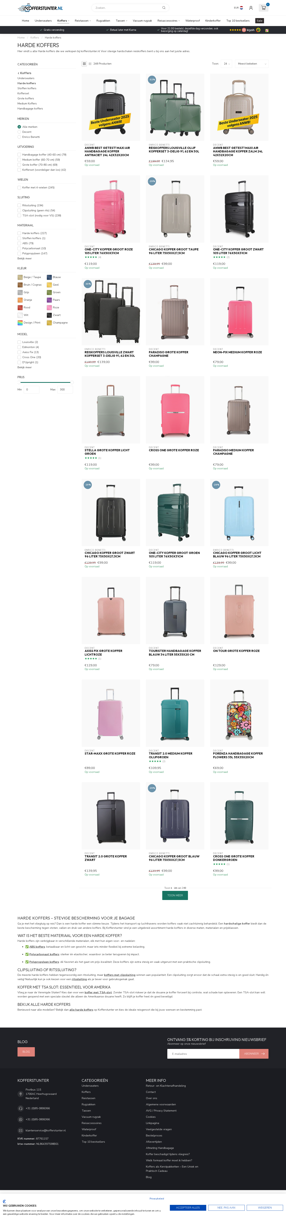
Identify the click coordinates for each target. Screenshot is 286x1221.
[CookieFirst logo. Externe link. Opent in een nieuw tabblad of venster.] (4, 1201)
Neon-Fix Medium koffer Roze (237, 352)
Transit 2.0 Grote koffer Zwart (106, 858)
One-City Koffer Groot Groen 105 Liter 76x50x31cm (174, 554)
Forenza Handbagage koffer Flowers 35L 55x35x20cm (238, 755)
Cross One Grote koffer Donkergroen (233, 858)
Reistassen (82, 21)
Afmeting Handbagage (160, 1148)
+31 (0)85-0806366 (38, 1108)
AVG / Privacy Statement (161, 1111)
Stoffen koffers (27, 88)
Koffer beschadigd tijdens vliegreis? (168, 1154)
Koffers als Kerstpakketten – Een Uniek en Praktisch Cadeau (172, 1169)
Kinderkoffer (213, 21)
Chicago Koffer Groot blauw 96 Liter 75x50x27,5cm (174, 858)
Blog (26, 1052)
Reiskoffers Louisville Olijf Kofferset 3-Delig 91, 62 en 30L (174, 149)
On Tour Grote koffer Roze (236, 651)
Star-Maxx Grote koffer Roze (110, 753)
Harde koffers (53, 37)
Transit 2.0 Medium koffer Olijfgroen (170, 755)
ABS (27, 243)
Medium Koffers (27, 103)
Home (25, 21)
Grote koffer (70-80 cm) (39, 164)
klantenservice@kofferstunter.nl (46, 1130)
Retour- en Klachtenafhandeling (166, 1086)
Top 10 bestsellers (238, 21)
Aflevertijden (154, 1142)
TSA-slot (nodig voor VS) (41, 215)
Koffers (62, 21)
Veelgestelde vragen (159, 1129)
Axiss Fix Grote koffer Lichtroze (103, 652)
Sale (259, 21)
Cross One (31, 357)
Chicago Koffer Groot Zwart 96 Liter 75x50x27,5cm (110, 554)
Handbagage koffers (30, 108)
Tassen (120, 21)
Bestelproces (154, 1135)
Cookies (151, 1117)
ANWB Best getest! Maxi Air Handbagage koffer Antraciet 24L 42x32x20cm (107, 151)
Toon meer (175, 895)
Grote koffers (26, 98)
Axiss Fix (30, 352)
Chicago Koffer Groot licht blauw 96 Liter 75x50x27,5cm (237, 554)
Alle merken (29, 126)
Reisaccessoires (167, 21)
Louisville (30, 342)
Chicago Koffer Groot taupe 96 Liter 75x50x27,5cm (174, 251)
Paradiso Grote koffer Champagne (168, 354)
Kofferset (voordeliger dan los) (44, 169)
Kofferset (23, 93)
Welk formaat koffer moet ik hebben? (169, 1160)
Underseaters (43, 21)
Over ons (151, 1098)
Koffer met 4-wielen (38, 187)
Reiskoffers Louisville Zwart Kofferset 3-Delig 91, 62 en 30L (110, 354)
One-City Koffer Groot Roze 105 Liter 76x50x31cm (109, 251)
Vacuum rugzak (142, 21)
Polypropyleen (34, 253)
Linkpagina (152, 1123)
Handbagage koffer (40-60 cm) (44, 154)
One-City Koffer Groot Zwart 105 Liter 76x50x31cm (238, 251)
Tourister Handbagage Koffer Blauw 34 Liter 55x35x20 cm (175, 652)
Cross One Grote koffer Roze (174, 450)
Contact (151, 1092)
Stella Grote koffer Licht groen (107, 452)
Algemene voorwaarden (161, 1104)
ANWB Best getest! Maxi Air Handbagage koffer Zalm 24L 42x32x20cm (238, 151)
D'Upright (30, 362)
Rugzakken (103, 21)
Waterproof (192, 21)
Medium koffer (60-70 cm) (41, 159)
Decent (26, 131)
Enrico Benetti (31, 136)
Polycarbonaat (34, 248)
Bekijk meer (25, 258)
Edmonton (30, 347)
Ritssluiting (32, 205)
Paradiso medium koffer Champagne (233, 452)
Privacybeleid (157, 1198)
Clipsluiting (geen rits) (38, 210)
